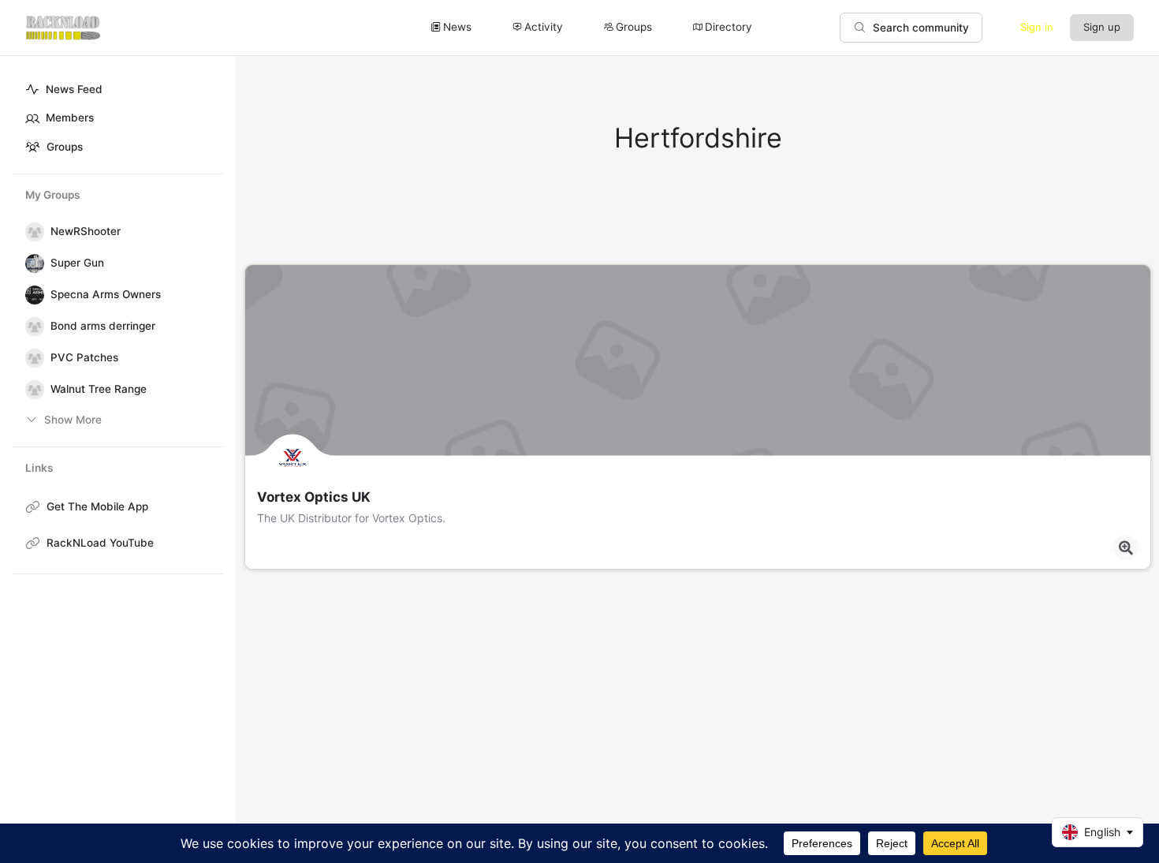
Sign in (1036, 27)
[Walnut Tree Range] (31, 389)
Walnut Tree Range (98, 389)
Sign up (1101, 27)
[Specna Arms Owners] (31, 295)
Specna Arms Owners (105, 294)
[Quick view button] (1126, 547)
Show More (73, 419)
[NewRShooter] (31, 232)
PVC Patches (84, 357)
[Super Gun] (31, 263)
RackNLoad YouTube (100, 542)
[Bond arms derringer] (31, 326)
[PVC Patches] (31, 358)
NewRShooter (85, 231)
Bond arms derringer (102, 325)
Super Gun (77, 262)
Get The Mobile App (97, 506)
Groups (65, 146)
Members (70, 117)
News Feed (74, 89)
